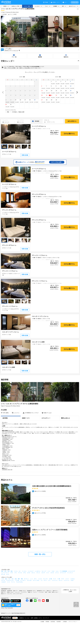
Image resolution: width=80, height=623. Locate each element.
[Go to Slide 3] (18, 146)
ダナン (35, 578)
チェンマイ (45, 578)
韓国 (2, 571)
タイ (20, 571)
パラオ (11, 572)
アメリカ (20, 572)
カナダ (28, 572)
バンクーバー (66, 580)
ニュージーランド (5, 572)
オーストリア (63, 572)
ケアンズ (3, 580)
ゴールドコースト (10, 580)
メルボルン (72, 578)
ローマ (45, 580)
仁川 (9, 578)
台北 (12, 578)
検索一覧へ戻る (40, 554)
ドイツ (47, 572)
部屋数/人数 (46, 120)
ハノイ (31, 578)
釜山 (6, 578)
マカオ (53, 571)
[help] (19, 50)
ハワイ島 (17, 580)
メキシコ (33, 572)
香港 (11, 571)
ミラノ (49, 580)
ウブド (62, 578)
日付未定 (37, 121)
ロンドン (60, 580)
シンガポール (37, 571)
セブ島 (50, 578)
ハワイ (15, 572)
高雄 (19, 578)
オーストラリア (71, 571)
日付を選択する (69, 133)
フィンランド (70, 572)
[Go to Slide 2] (11, 146)
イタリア (43, 572)
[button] (71, 39)
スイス (7, 574)
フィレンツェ (55, 580)
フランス (38, 572)
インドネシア (30, 571)
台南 (16, 578)
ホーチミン (26, 578)
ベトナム (16, 571)
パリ (41, 580)
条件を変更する (72, 121)
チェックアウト (20, 120)
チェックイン (5, 120)
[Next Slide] (29, 134)
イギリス (52, 572)
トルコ (57, 571)
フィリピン (24, 571)
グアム (24, 572)
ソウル (2, 578)
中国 (8, 571)
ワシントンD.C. (36, 580)
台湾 (5, 571)
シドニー (67, 578)
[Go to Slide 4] (24, 146)
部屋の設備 (25, 155)
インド (49, 571)
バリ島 (58, 578)
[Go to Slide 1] (4, 146)
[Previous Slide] (3, 134)
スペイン (57, 572)
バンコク (40, 578)
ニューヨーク (23, 580)
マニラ (54, 578)
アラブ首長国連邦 (63, 571)
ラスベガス (29, 580)
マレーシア (44, 571)
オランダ (3, 574)
